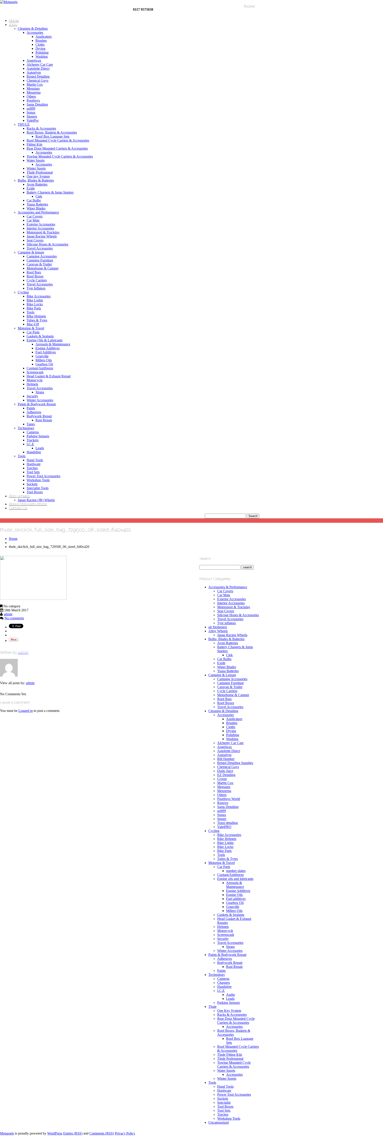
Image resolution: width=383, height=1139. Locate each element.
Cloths (40, 44)
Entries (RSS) (72, 1133)
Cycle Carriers (37, 280)
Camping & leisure (31, 252)
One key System (38, 176)
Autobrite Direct (38, 68)
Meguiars (33, 88)
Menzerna (34, 92)
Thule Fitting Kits (229, 1054)
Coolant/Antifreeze (40, 368)
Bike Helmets (226, 839)
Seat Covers (35, 240)
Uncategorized (218, 1122)
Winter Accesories (229, 951)
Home (14, 20)
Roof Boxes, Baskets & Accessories (52, 132)
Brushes (41, 40)
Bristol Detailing (38, 76)
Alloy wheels (19, 496)
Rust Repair (43, 420)
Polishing (42, 52)
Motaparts (7, 1133)
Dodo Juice (225, 771)
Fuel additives (236, 899)
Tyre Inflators (36, 288)
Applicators (43, 36)
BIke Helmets (36, 316)
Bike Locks (35, 304)
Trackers (33, 440)
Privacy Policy (125, 1133)
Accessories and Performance (38, 212)
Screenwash (35, 372)
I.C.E (30, 444)
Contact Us (18, 508)
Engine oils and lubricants (235, 879)
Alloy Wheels (218, 631)
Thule (212, 1006)
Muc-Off (33, 324)
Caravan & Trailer (39, 264)
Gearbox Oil (44, 364)
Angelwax (34, 60)
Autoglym (34, 72)
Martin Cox (35, 84)
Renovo (222, 803)
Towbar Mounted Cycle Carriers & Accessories (60, 156)
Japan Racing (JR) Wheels (36, 500)
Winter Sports (36, 168)
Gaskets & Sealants (40, 336)
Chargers (223, 982)
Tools (30, 312)
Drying (40, 48)
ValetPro (33, 120)
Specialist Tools (38, 488)
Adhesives (34, 412)
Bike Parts (34, 308)
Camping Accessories (42, 256)
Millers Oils (43, 360)
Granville (42, 356)
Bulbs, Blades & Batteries (36, 180)
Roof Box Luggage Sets (52, 136)
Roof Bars (34, 272)
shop (13, 24)
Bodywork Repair (39, 416)
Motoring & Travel (31, 328)
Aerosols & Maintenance (52, 344)
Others (31, 96)
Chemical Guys (37, 80)
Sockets (32, 484)
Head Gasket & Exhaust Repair (49, 376)
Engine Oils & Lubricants (45, 340)
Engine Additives (47, 348)
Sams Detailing (37, 104)
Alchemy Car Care (40, 64)
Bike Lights (35, 300)
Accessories (35, 32)
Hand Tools (35, 460)
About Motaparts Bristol (28, 504)
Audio (230, 994)
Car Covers (35, 216)
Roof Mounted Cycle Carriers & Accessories (58, 140)
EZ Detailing (226, 775)
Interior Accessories (40, 228)
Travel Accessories (40, 248)
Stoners (32, 116)
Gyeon (222, 779)
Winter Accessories (40, 400)
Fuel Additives (45, 352)
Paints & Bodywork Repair (37, 404)
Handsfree (34, 452)
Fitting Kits (34, 144)
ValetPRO (224, 827)
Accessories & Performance (227, 587)
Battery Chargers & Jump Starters (50, 192)
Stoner (221, 819)
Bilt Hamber (225, 759)
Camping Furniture (40, 260)
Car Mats (33, 220)
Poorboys (33, 100)
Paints (31, 408)
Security (32, 396)
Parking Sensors (38, 436)
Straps (39, 392)
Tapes (31, 424)
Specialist (224, 1102)
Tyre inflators (226, 623)
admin (8, 614)
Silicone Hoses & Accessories (47, 244)
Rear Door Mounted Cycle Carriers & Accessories (236, 1020)
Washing (41, 56)
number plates (236, 871)
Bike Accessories (39, 296)
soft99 (31, 108)
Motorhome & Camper (43, 268)
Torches (32, 468)
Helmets (32, 384)
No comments (14, 618)
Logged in (25, 711)
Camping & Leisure (222, 675)
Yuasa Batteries (37, 204)
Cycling (23, 292)
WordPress (54, 1133)
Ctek (38, 196)
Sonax (31, 112)
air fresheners (217, 627)
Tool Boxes (35, 492)
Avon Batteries (37, 184)
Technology (26, 428)
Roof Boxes (35, 276)
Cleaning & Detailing (33, 28)
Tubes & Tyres (37, 320)
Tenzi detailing (227, 823)
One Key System (229, 1010)
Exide (31, 188)
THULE (24, 124)
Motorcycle (35, 380)
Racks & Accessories (41, 128)
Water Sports (36, 160)
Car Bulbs (34, 200)
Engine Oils (234, 895)
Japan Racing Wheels (42, 236)
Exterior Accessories (41, 224)
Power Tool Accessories (43, 476)
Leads (39, 448)
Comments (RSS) (101, 1133)
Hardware (34, 464)
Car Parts (33, 332)
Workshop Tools (38, 480)
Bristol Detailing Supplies (235, 763)
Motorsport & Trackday (43, 232)
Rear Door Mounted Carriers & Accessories (57, 148)
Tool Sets (33, 472)
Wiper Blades (36, 208)
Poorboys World (228, 799)
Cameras (33, 432)
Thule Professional (40, 172)
